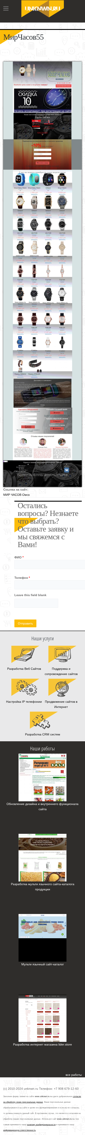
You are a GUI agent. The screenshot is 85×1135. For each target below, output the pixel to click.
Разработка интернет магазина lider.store (42, 1044)
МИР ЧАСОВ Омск (16, 494)
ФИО (19, 557)
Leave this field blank (30, 595)
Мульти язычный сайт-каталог (42, 964)
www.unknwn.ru (42, 1096)
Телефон (22, 577)
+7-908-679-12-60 (16, 24)
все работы (74, 1074)
